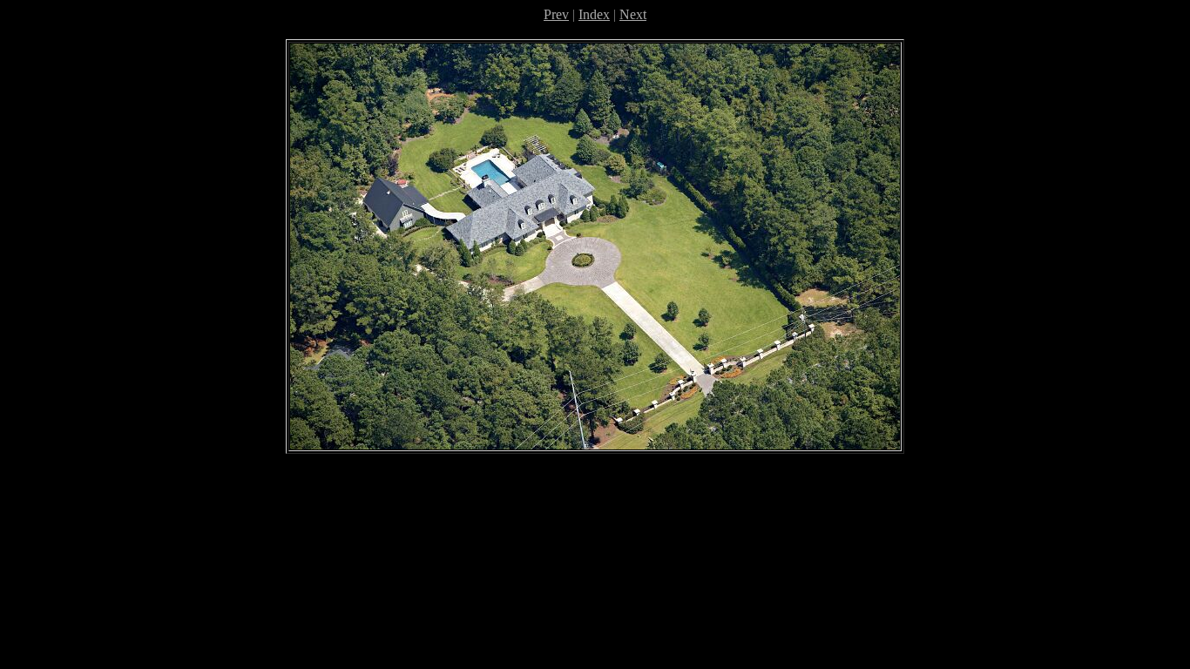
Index (594, 14)
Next (632, 14)
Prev (556, 14)
